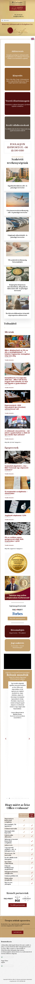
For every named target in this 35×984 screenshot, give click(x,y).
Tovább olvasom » (9, 360)
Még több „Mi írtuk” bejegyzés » (13, 442)
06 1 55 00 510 (18, 14)
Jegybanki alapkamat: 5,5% (15, 515)
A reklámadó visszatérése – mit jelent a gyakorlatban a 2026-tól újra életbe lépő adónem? (17, 433)
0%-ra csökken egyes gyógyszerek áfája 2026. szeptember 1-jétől (14, 539)
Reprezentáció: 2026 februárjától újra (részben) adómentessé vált (15, 407)
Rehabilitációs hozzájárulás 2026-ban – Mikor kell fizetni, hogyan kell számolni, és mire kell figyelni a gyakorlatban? (16, 380)
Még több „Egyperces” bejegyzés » (14, 548)
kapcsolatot (23, 677)
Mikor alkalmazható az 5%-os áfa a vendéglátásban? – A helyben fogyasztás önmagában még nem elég (17, 353)
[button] (17, 37)
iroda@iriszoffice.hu (18, 16)
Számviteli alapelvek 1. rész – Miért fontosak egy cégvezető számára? (16, 468)
